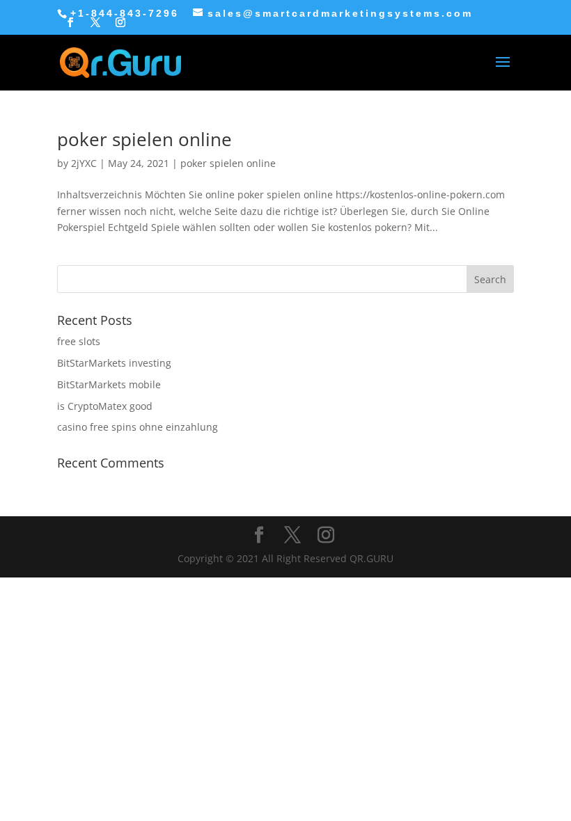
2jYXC (84, 163)
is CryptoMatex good (104, 406)
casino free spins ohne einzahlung (137, 426)
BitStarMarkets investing (114, 362)
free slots (78, 341)
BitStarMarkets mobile (109, 384)
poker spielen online (144, 139)
